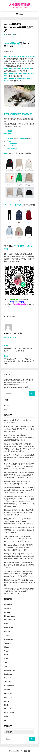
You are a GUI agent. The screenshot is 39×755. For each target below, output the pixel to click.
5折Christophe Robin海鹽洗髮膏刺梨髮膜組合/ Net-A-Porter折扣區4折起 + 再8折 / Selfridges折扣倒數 (18, 547)
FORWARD (8, 624)
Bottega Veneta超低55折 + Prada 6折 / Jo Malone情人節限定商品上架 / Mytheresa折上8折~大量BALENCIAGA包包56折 (19, 556)
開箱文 (6, 409)
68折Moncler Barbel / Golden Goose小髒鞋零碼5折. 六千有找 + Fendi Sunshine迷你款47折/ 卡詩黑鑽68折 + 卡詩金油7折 (19, 475)
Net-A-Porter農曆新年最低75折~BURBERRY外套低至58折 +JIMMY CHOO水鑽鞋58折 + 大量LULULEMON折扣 (19, 466)
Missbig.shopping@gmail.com (14, 387)
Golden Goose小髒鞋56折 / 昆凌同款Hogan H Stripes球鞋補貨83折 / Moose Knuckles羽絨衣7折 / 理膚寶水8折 (19, 490)
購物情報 (12, 316)
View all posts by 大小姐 (12, 337)
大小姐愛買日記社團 (19, 304)
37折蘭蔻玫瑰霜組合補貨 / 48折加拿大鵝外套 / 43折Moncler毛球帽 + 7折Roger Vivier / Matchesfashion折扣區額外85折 (19, 573)
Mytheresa (8, 604)
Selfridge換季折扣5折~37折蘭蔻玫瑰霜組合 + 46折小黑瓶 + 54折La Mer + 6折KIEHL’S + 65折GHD (19, 591)
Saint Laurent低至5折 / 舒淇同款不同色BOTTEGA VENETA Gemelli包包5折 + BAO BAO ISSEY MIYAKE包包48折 (18, 538)
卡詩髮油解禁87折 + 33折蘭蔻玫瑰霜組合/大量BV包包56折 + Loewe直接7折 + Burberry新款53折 (19, 530)
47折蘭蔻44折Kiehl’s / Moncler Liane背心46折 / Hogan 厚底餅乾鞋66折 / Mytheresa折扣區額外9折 (19, 429)
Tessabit (7, 643)
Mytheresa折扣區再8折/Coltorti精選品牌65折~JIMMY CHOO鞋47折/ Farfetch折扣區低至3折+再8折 (19, 512)
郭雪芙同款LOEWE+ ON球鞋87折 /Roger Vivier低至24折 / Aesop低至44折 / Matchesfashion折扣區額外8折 (17, 521)
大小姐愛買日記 (19, 5)
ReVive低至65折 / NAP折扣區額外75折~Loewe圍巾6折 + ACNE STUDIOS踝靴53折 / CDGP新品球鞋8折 (19, 437)
